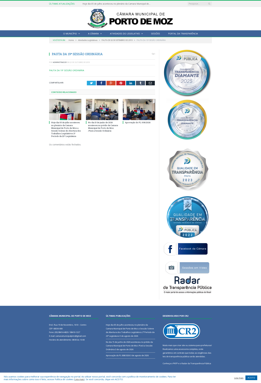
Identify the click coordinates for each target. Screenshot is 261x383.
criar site (181, 345)
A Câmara (93, 33)
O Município (70, 33)
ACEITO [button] (251, 377)
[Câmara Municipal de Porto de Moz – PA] (131, 18)
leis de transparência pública (176, 356)
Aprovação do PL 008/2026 (138, 122)
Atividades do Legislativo (125, 33)
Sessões (155, 33)
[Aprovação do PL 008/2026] (139, 109)
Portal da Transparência (183, 33)
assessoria (183, 349)
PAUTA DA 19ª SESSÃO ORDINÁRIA (66, 70)
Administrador (60, 62)
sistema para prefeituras (199, 345)
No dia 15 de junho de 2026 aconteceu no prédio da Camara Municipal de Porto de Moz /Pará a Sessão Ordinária (117, 3)
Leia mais (79, 379)
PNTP (175, 363)
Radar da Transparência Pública (196, 363)
